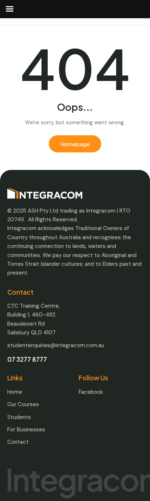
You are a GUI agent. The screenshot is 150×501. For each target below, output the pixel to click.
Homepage (75, 143)
